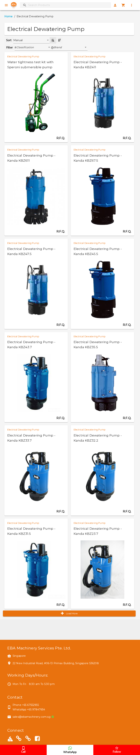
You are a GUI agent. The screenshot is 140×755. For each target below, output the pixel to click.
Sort (9, 40)
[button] (33, 47)
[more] (131, 5)
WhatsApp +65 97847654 (29, 709)
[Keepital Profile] (10, 738)
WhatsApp (70, 752)
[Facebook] (37, 739)
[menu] (6, 5)
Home (8, 16)
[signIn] (115, 5)
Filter (9, 47)
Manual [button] (18, 40)
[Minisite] (28, 739)
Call (23, 751)
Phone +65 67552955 (26, 705)
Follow (117, 751)
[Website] (18, 739)
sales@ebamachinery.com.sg (31, 716)
